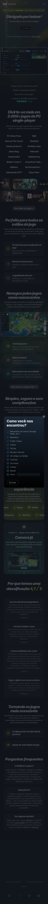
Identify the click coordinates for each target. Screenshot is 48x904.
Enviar (12, 482)
